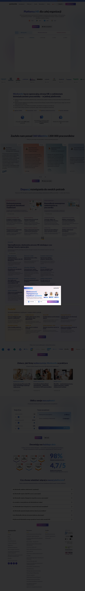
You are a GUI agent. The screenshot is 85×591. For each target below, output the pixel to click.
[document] (42, 295)
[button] (59, 287)
